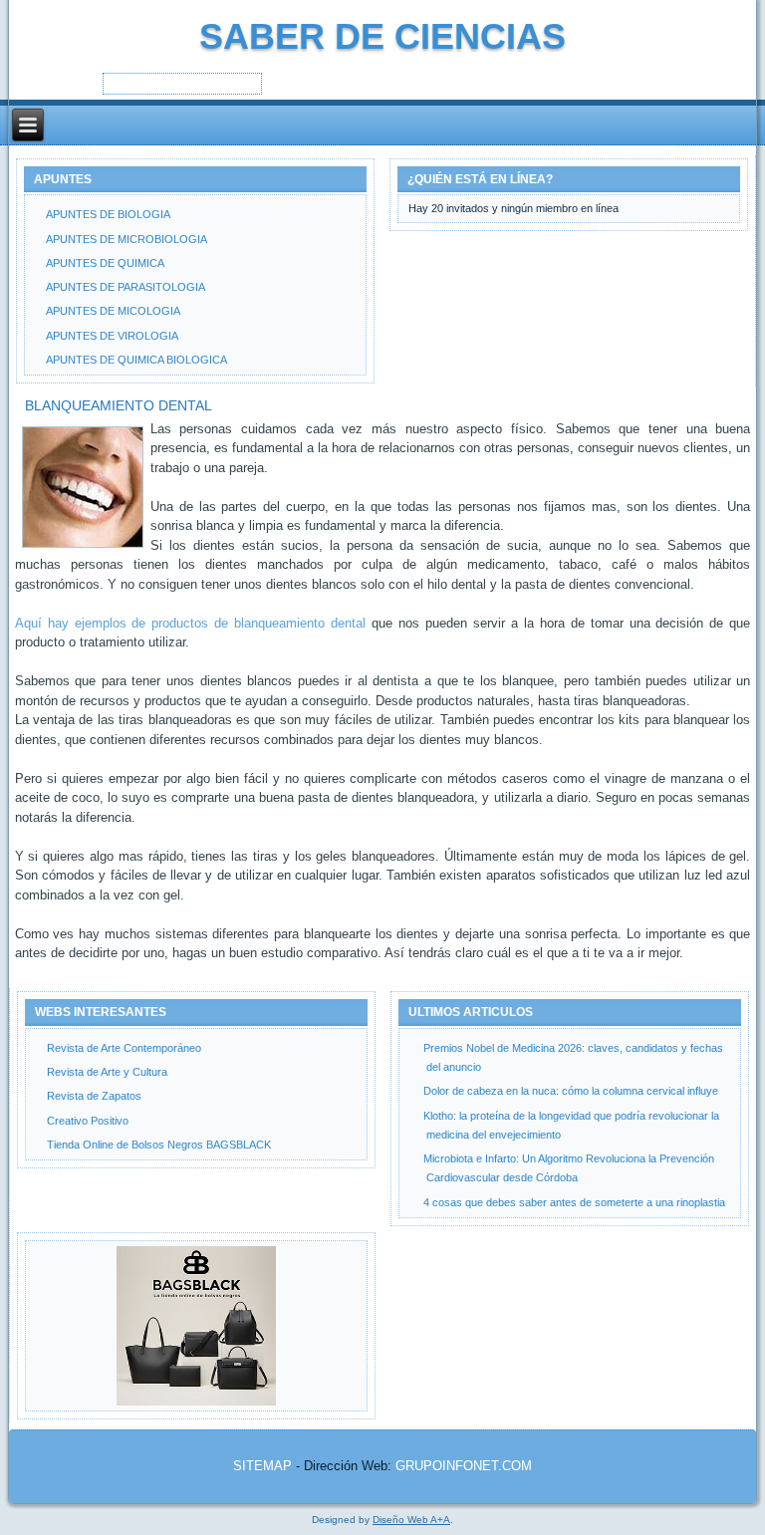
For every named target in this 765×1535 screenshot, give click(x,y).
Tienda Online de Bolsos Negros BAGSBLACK (159, 1145)
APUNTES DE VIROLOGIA (112, 336)
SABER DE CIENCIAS (382, 36)
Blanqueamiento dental (118, 405)
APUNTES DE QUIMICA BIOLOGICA (136, 360)
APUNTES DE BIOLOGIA (108, 214)
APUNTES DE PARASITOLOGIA (125, 287)
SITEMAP (262, 1465)
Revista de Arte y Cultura (107, 1072)
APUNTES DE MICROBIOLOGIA (126, 239)
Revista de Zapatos (94, 1096)
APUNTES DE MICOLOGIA (113, 311)
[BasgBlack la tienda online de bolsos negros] (196, 1326)
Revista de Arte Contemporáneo (124, 1048)
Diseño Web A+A (411, 1519)
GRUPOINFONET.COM (463, 1465)
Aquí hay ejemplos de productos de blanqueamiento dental (191, 623)
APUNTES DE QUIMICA (105, 263)
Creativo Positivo (87, 1121)
